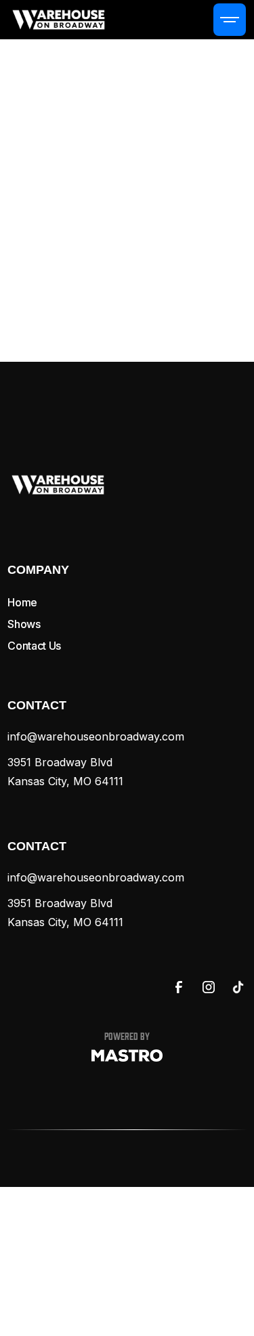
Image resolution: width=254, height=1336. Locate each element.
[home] (59, 19)
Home (22, 602)
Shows (23, 624)
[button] (229, 19)
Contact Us (34, 645)
